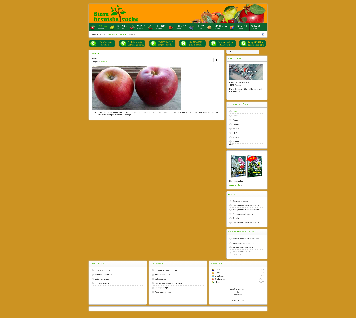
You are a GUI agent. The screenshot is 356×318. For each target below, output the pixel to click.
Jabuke (104, 61)
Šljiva (200, 26)
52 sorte (159, 29)
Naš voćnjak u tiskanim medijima (168, 283)
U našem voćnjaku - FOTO (166, 270)
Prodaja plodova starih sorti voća (246, 205)
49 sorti (240, 29)
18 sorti (254, 29)
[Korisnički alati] (217, 60)
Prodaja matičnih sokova (243, 214)
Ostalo (255, 26)
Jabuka (102, 26)
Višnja (141, 26)
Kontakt (236, 218)
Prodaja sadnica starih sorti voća (246, 222)
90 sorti (199, 29)
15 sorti (217, 29)
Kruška (122, 26)
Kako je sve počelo (240, 201)
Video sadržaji (160, 279)
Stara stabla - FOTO (163, 275)
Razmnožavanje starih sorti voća (246, 239)
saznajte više (234, 185)
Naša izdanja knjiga (163, 292)
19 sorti (140, 29)
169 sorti (120, 29)
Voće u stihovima (102, 279)
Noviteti (242, 26)
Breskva (181, 26)
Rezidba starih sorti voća (243, 247)
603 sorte (101, 29)
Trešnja (160, 26)
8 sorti (178, 29)
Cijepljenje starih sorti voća (243, 243)
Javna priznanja (161, 288)
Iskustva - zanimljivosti (104, 275)
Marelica (221, 26)
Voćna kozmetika (102, 283)
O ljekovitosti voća (102, 270)
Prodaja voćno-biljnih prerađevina (246, 210)
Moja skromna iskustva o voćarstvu (243, 253)
